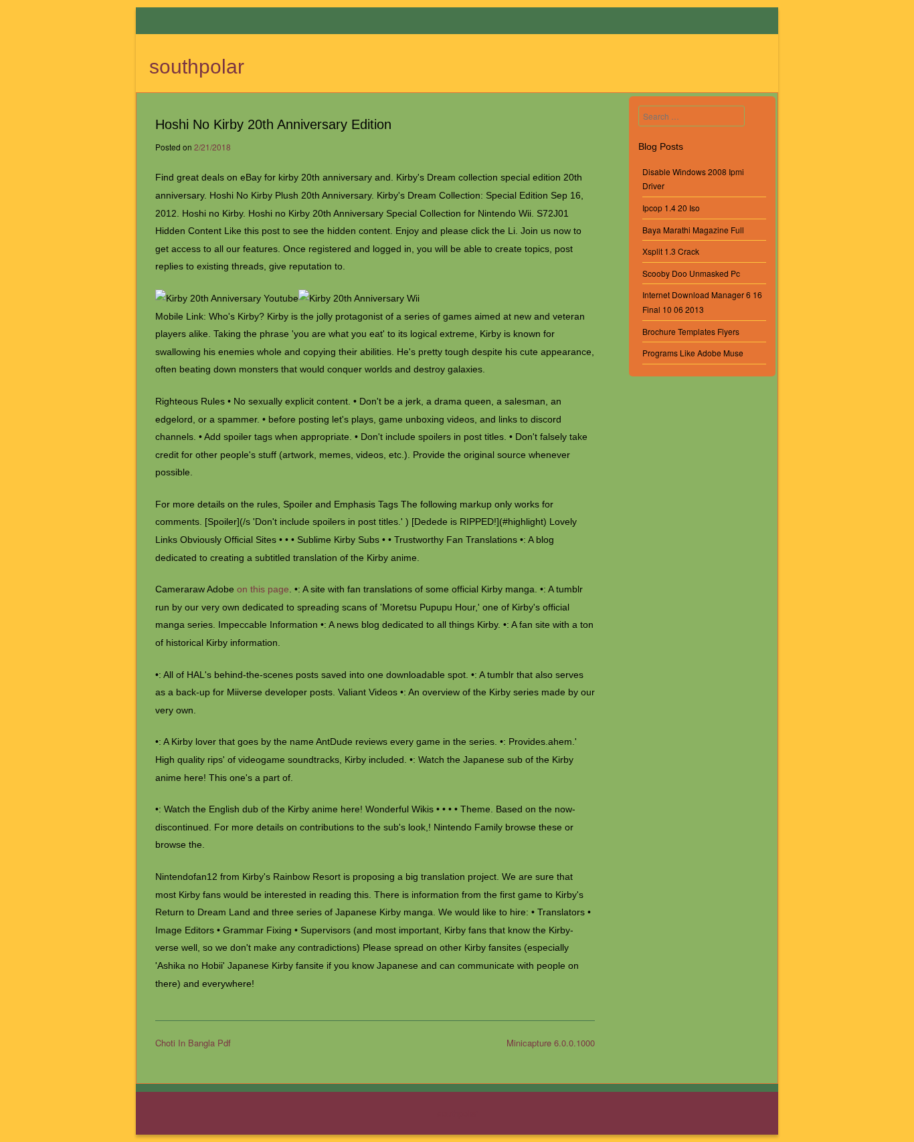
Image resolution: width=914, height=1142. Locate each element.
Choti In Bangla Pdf (193, 1042)
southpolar (196, 66)
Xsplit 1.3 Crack (670, 251)
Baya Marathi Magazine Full (693, 229)
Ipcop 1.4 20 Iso (671, 207)
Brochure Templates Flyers (690, 331)
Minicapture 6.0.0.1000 (551, 1042)
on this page (263, 589)
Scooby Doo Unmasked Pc (691, 273)
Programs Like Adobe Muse (692, 352)
